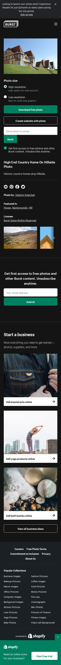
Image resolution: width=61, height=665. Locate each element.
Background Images (13, 601)
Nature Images (11, 586)
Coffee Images (38, 581)
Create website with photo (30, 120)
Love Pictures (10, 612)
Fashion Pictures (39, 576)
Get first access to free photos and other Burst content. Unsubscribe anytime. (31, 149)
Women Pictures (12, 607)
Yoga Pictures (10, 617)
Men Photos (37, 607)
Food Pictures (38, 586)
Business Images (12, 576)
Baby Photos (10, 622)
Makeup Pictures (12, 581)
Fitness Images (38, 617)
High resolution (17, 87)
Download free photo (31, 109)
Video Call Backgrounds (43, 622)
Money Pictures (39, 591)
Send (10, 139)
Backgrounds (19, 207)
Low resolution (16, 97)
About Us (30, 558)
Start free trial (44, 656)
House (7, 207)
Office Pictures (11, 591)
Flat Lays (35, 596)
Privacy (46, 553)
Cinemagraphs (38, 601)
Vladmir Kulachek (25, 195)
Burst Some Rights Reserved (20, 220)
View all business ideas (31, 528)
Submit (30, 302)
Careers (19, 549)
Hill (30, 207)
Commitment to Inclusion (24, 553)
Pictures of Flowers (41, 612)
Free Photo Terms (36, 549)
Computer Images (12, 596)
